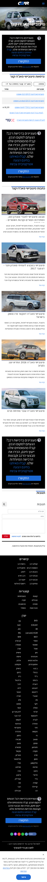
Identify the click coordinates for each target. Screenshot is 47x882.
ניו (37, 735)
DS (20, 621)
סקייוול (18, 751)
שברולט (18, 790)
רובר (19, 786)
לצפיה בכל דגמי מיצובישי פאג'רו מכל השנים (26, 112)
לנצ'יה (35, 719)
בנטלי (35, 672)
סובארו (18, 739)
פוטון (36, 759)
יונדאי (35, 711)
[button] (32, 833)
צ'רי (36, 778)
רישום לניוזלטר (19, 583)
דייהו (19, 688)
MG (19, 633)
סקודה (35, 751)
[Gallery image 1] (3, 25)
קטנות (35, 596)
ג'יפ (19, 676)
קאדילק (18, 778)
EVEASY (34, 625)
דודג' (19, 684)
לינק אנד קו (16, 711)
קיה (19, 782)
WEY (36, 636)
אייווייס (18, 652)
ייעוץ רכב (22, 579)
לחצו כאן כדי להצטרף (23, 847)
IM (37, 629)
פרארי (35, 775)
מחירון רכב (34, 583)
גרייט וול (18, 680)
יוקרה (24, 600)
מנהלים (35, 600)
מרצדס (18, 731)
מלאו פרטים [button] (27, 826)
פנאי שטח (34, 608)
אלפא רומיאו (33, 660)
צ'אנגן (18, 775)
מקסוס (35, 731)
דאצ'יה (35, 684)
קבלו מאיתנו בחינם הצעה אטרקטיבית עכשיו (19, 52)
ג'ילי (36, 676)
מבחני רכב (33, 575)
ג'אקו (19, 672)
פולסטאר (17, 759)
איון (36, 652)
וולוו (19, 700)
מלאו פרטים (27, 66)
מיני (36, 727)
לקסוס (18, 719)
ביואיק (18, 668)
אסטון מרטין (33, 664)
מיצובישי (17, 727)
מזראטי (18, 723)
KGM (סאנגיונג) (31, 633)
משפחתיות (21, 596)
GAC (19, 625)
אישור (23, 877)
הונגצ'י (35, 696)
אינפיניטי (34, 656)
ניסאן (19, 735)
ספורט (35, 604)
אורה (19, 648)
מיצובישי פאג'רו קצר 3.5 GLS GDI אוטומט (30, 94)
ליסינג (23, 571)
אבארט (18, 640)
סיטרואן (35, 747)
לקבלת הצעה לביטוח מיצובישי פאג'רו (31, 120)
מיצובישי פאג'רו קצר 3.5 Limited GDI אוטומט (28, 100)
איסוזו (19, 656)
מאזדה (35, 723)
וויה (36, 700)
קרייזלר (35, 786)
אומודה (18, 644)
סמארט (18, 747)
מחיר (6, 89)
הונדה (19, 696)
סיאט (19, 743)
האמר (18, 692)
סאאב (35, 739)
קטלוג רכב (34, 564)
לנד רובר (17, 715)
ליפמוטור (34, 715)
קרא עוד (42, 237)
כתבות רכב (33, 571)
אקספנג (18, 664)
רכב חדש (21, 575)
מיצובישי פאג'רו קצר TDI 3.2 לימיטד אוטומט (29, 107)
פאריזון (18, 755)
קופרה (35, 782)
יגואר (19, 707)
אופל (36, 648)
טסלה (35, 707)
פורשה (35, 767)
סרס (36, 755)
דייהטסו (35, 692)
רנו (37, 790)
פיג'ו (19, 771)
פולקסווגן (34, 763)
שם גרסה (40, 89)
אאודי (35, 640)
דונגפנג (35, 688)
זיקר (36, 703)
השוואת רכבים (32, 567)
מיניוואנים (22, 604)
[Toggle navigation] (43, 3)
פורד (19, 763)
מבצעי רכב (33, 579)
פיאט (36, 771)
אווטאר (35, 644)
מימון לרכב (21, 567)
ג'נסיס (35, 680)
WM (19, 636)
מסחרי (23, 608)
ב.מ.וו (36, 668)
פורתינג (18, 767)
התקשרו (23, 61)
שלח (6, 536)
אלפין (19, 660)
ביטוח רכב (21, 564)
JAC (19, 629)
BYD (36, 620)
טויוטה (18, 703)
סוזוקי (35, 743)
